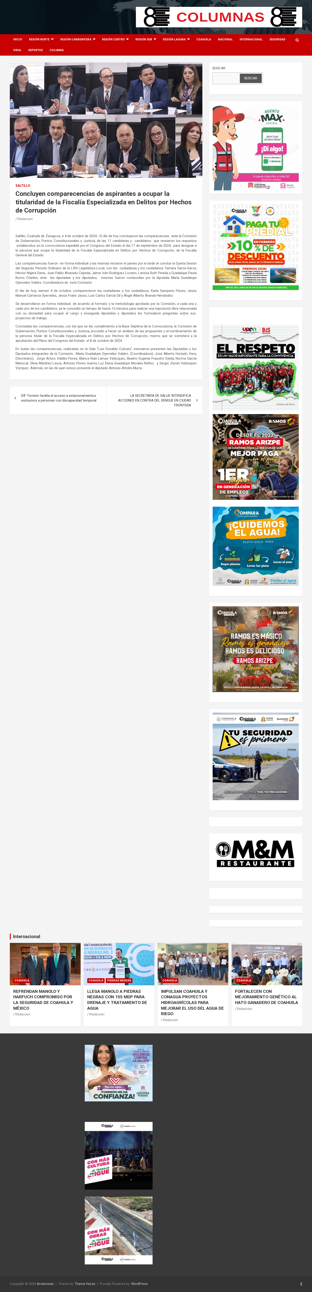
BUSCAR (219, 68)
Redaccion (25, 219)
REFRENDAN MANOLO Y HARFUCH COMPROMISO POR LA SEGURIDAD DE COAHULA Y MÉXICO (43, 1000)
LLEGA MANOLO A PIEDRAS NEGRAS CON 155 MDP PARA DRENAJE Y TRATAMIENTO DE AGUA (117, 1000)
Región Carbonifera (75, 39)
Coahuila (203, 39)
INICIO (17, 39)
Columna (57, 50)
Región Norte (39, 39)
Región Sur (143, 39)
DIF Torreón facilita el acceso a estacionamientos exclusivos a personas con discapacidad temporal (58, 398)
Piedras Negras (119, 980)
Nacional (225, 39)
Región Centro (113, 39)
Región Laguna (174, 39)
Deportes (35, 50)
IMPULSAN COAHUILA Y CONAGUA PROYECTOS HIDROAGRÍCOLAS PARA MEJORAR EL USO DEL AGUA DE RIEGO (192, 1003)
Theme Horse (85, 1284)
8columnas (45, 1284)
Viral (17, 50)
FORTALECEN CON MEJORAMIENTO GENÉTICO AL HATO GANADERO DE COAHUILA (266, 997)
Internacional (251, 39)
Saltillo (23, 185)
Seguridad (277, 39)
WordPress (139, 1284)
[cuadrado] (256, 107)
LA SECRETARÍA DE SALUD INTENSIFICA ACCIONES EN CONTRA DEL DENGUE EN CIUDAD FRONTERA (154, 400)
